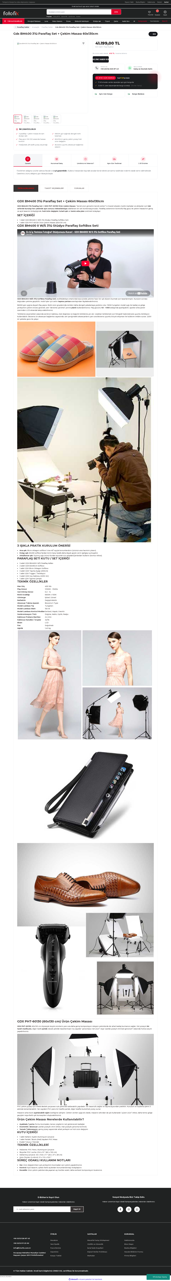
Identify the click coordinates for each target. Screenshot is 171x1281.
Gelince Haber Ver (101, 59)
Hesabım (54, 1240)
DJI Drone (72, 16)
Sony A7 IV (56, 16)
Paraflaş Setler (23, 27)
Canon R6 (64, 16)
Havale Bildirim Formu (133, 1252)
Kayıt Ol (77, 1209)
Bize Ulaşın (128, 1244)
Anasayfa (35, 27)
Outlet (166, 2)
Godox (78, 16)
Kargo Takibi (55, 1256)
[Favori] (83, 43)
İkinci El (164, 21)
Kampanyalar (142, 21)
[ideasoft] (73, 1279)
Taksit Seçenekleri (54, 188)
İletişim (159, 2)
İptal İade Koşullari (95, 1248)
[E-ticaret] (85, 1279)
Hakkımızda (151, 2)
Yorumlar (79, 188)
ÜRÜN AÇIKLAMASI (26, 188)
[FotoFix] (11, 13)
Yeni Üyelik (54, 1244)
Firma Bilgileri (130, 1256)
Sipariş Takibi (129, 2)
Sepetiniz (54, 1252)
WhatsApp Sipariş (160, 1277)
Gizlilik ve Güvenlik (95, 1244)
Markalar (91, 1256)
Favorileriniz (55, 1248)
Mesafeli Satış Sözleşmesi (98, 1240)
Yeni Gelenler (154, 21)
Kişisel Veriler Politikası (97, 1252)
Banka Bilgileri (140, 2)
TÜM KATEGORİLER (14, 21)
